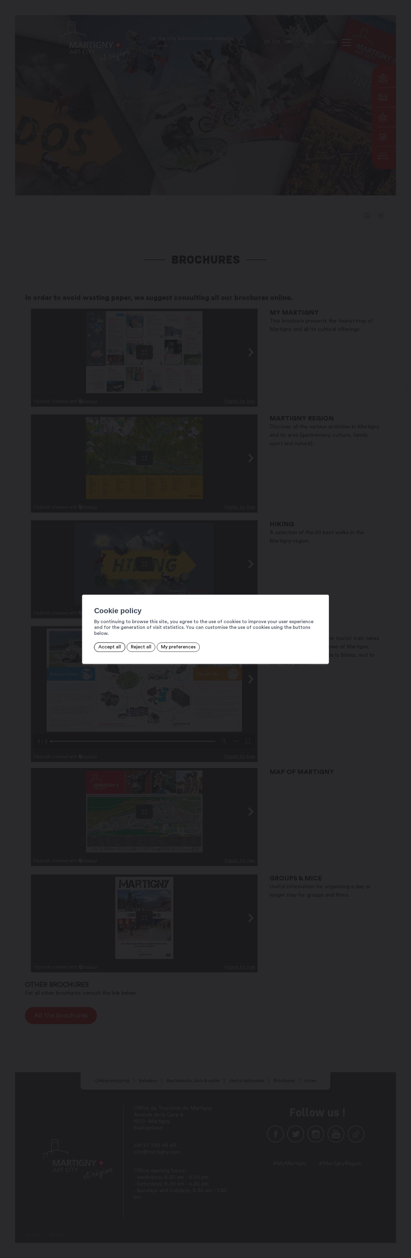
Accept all (109, 647)
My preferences (178, 647)
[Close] (323, 588)
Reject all (141, 647)
